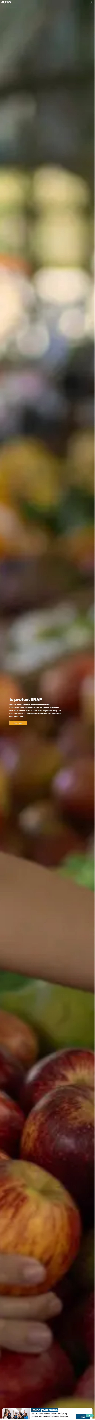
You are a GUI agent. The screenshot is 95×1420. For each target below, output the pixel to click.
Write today (82, 1416)
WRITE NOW (18, 723)
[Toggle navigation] (91, 2)
